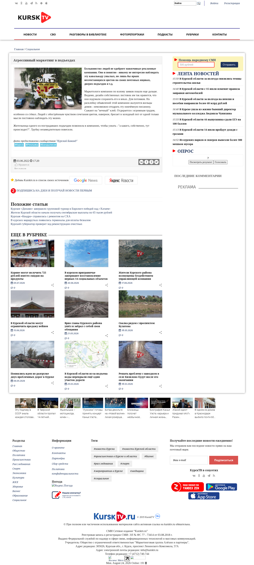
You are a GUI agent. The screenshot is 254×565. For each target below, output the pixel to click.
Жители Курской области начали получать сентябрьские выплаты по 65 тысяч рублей (61, 212)
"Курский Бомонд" (66, 140)
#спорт (124, 463)
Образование (20, 495)
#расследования (103, 463)
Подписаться (223, 460)
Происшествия (21, 459)
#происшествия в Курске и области (115, 456)
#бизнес (149, 456)
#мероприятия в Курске (108, 471)
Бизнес (16, 491)
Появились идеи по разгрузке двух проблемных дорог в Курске (32, 375)
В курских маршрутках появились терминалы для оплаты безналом (51, 220)
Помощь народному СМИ (197, 60)
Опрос (185, 151)
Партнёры (58, 458)
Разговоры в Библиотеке (87, 34)
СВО (53, 34)
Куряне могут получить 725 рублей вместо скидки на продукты (28, 275)
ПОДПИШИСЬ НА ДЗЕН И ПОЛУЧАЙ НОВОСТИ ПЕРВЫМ (54, 190)
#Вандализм (48, 144)
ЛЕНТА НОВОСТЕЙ (197, 73)
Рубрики (192, 34)
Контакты (219, 34)
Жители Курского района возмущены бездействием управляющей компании (136, 275)
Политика (18, 455)
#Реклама (32, 144)
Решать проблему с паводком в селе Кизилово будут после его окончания (139, 376)
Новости (30, 34)
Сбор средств (60, 463)
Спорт (16, 468)
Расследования (21, 464)
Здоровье (17, 486)
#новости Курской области (139, 448)
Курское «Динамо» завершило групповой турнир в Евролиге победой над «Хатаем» (60, 208)
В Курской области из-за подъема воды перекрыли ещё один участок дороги (86, 376)
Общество (18, 450)
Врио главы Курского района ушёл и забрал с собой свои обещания (83, 326)
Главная (18, 49)
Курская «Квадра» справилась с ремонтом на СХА (40, 216)
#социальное (101, 478)
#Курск (19, 144)
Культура (18, 477)
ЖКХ (15, 482)
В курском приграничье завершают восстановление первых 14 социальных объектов (86, 275)
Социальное (33, 49)
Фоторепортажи (132, 34)
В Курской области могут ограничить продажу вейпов (29, 324)
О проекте (58, 447)
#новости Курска (104, 448)
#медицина (137, 471)
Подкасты (165, 34)
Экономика (19, 473)
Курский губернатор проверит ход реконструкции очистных (46, 223)
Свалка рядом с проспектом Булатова (137, 324)
